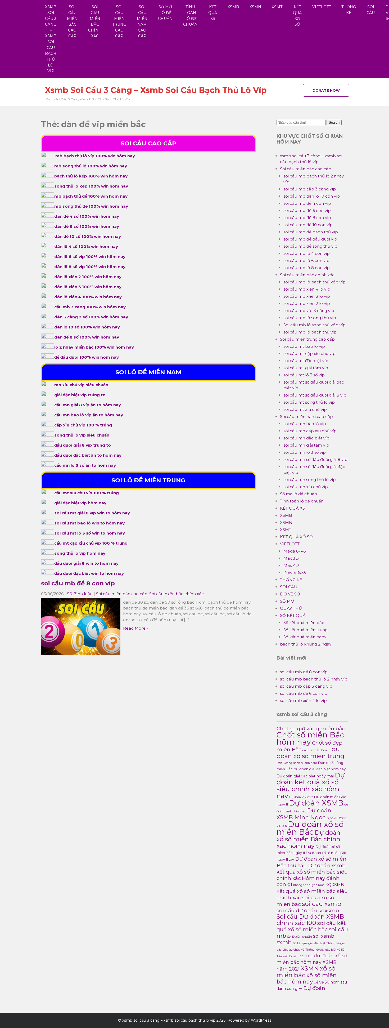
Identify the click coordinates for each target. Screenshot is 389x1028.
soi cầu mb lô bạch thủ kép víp (314, 281)
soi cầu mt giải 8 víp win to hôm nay (92, 512)
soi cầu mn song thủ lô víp (309, 479)
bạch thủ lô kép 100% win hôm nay (91, 176)
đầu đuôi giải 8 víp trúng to (82, 445)
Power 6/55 (294, 572)
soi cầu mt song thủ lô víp (309, 402)
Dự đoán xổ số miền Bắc (310, 828)
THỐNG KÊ (348, 10)
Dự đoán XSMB (316, 803)
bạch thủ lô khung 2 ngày (305, 644)
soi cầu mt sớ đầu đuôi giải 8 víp (314, 395)
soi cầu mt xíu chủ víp (305, 409)
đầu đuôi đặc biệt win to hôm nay (89, 573)
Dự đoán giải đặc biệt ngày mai (305, 776)
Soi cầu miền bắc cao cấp (72, 21)
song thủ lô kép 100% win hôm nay (91, 186)
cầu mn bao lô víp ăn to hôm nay (88, 414)
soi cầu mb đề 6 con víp (307, 210)
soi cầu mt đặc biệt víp (305, 360)
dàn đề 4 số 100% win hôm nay (86, 216)
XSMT (277, 7)
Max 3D (291, 558)
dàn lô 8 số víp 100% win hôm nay (89, 266)
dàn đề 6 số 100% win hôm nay (86, 226)
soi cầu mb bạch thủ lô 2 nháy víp (313, 679)
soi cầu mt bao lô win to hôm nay (89, 523)
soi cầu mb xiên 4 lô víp (306, 289)
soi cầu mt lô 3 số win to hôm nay (89, 533)
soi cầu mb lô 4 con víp (306, 253)
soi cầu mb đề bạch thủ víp (310, 231)
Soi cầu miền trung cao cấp (119, 21)
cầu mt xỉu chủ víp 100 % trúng (86, 492)
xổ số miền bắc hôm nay (307, 978)
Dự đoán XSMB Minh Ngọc (304, 814)
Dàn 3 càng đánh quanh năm (297, 763)
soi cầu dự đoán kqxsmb (308, 910)
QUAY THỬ (291, 608)
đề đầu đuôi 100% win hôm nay (86, 357)
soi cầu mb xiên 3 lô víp (306, 296)
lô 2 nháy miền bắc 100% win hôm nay (94, 347)
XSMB (233, 7)
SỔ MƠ (287, 601)
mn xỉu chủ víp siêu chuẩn (81, 384)
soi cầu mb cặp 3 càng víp (309, 189)
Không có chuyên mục (308, 885)
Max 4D (291, 565)
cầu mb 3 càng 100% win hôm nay (90, 306)
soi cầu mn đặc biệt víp (306, 437)
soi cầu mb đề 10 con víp (308, 224)
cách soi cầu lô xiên (316, 750)
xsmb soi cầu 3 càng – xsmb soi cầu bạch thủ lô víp (50, 39)
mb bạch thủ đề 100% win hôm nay (91, 196)
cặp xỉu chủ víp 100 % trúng (83, 425)
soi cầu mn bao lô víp (304, 423)
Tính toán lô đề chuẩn (190, 16)
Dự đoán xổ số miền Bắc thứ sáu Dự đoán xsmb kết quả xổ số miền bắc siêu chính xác (312, 868)
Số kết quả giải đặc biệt (309, 943)
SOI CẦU (371, 10)
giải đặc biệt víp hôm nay (80, 502)
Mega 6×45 (294, 551)
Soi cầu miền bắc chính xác (95, 21)
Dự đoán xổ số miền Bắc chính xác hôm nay (308, 839)
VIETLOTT (321, 7)
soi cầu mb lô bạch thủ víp (310, 332)
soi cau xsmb (321, 903)
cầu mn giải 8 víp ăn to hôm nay (87, 404)
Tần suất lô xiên (287, 956)
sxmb (284, 942)
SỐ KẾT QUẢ (293, 615)
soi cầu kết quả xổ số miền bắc (311, 926)
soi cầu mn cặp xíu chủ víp (310, 430)
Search (334, 122)
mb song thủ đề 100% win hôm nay (91, 206)
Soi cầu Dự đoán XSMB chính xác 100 (310, 920)
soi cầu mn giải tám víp (306, 445)
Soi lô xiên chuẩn (299, 936)
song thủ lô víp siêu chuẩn (81, 435)
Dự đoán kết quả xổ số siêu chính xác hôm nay (311, 785)
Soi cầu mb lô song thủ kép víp (314, 324)
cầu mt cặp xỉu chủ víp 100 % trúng (91, 543)
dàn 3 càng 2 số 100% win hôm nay (91, 316)
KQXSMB (334, 884)
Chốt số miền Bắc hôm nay (310, 738)
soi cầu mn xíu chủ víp (305, 486)
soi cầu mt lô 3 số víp (304, 374)
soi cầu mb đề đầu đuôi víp (310, 239)
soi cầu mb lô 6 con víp (306, 260)
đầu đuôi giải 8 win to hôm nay (86, 563)
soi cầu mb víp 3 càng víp (308, 310)
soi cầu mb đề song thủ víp (310, 246)
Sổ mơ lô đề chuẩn (165, 13)
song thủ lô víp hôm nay (79, 553)
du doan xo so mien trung (310, 752)
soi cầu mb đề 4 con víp (307, 203)
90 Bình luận (80, 593)
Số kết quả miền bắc (303, 622)
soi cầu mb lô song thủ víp (309, 317)
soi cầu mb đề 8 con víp (78, 583)
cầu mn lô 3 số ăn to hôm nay (85, 465)
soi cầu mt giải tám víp (305, 367)
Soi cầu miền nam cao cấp (142, 21)
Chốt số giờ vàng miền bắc (311, 728)
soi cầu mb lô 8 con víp (306, 267)
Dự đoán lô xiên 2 (301, 797)
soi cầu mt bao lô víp (304, 346)
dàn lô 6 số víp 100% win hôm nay (89, 256)
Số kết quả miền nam (304, 636)
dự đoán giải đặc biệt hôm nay (320, 769)
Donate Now (326, 90)
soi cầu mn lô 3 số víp (304, 452)
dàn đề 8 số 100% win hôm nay (86, 337)
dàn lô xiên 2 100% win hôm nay (87, 276)
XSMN (255, 7)
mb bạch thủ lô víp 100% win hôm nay (95, 155)
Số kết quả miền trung (305, 629)
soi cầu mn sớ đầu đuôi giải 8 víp (315, 459)
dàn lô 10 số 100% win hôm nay (87, 327)
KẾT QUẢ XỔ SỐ (297, 16)
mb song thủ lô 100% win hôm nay (90, 165)
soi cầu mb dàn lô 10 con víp (311, 196)
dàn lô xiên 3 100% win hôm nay (87, 286)
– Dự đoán (312, 988)
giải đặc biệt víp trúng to (80, 394)
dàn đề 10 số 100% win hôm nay (87, 236)
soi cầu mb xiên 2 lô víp (306, 303)
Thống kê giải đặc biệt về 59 (324, 949)
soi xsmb (323, 936)
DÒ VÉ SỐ (290, 594)
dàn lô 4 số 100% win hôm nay (86, 246)
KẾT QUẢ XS (212, 13)
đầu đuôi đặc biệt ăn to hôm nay (87, 455)
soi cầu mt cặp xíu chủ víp (309, 353)
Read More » (135, 628)
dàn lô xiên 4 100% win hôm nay (88, 296)
